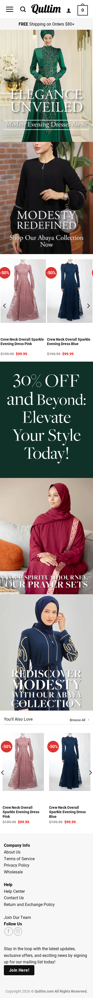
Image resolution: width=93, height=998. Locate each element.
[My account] (68, 10)
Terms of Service (19, 858)
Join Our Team (17, 917)
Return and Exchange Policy (29, 904)
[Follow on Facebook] (8, 931)
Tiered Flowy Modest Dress (69, 339)
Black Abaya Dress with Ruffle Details (20, 341)
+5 (80, 330)
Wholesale (13, 871)
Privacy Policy (16, 865)
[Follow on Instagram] (18, 931)
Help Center (14, 891)
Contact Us (14, 897)
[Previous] (5, 306)
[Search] (23, 9)
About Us (12, 852)
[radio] (51, 330)
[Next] (88, 306)
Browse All (77, 720)
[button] (9, 9)
